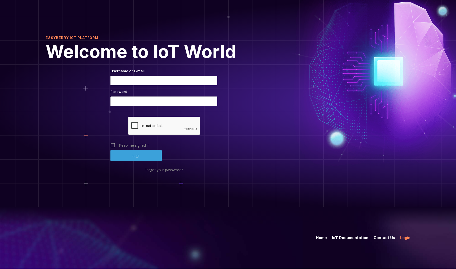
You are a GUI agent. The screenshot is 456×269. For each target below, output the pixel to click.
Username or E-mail (127, 70)
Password (118, 91)
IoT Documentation (350, 237)
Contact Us (384, 237)
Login (405, 237)
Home (321, 237)
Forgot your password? (164, 169)
